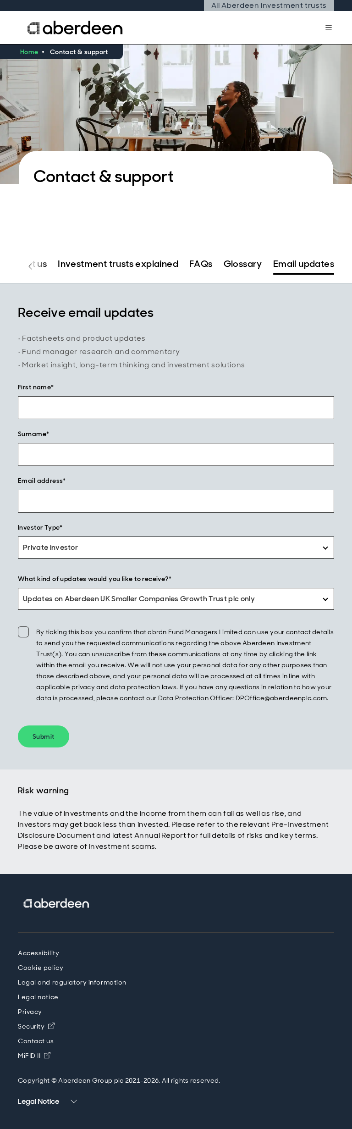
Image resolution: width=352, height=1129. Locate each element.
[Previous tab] (30, 266)
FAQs (201, 264)
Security (31, 1026)
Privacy (30, 1011)
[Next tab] (321, 266)
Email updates (303, 264)
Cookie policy (40, 967)
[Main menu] (328, 27)
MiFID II (34, 1056)
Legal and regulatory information (72, 982)
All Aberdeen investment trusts (269, 5)
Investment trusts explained (118, 264)
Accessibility (38, 953)
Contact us (36, 1041)
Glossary (243, 264)
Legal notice (38, 997)
